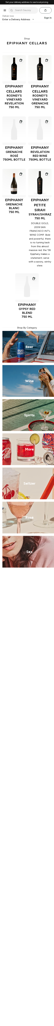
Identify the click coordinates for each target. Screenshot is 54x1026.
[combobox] (25, 10)
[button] (20, 60)
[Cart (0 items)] (45, 10)
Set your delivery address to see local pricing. (27, 2)
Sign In (48, 17)
